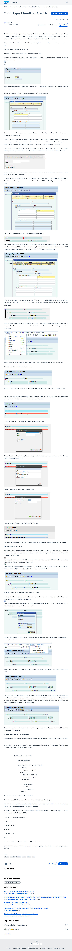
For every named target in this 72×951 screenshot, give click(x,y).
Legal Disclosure (33, 948)
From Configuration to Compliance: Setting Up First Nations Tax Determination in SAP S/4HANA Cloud (35, 897)
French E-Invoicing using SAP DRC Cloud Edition (19, 891)
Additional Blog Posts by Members (36, 6)
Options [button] (52, 16)
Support (49, 948)
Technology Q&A (10, 910)
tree (34, 856)
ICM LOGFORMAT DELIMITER (12, 882)
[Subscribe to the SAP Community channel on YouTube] (37, 944)
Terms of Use (16, 948)
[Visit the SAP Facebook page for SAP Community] (31, 944)
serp (24, 856)
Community (14, 2)
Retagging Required (16, 856)
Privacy (9, 948)
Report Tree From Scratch (30, 13)
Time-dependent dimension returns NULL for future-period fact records (26, 908)
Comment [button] (63, 864)
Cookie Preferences (59, 948)
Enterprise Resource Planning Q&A (16, 904)
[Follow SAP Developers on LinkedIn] (40, 944)
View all (6, 934)
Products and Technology (20, 6)
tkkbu (29, 856)
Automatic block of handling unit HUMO (16, 902)
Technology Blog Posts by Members (16, 893)
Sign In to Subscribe (59, 13)
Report (6, 856)
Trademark (43, 948)
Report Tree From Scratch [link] (52, 6)
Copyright (24, 948)
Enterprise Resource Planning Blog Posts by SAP (20, 899)
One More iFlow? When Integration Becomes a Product (21, 914)
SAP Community (8, 6)
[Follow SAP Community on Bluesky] (34, 944)
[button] (60, 25)
